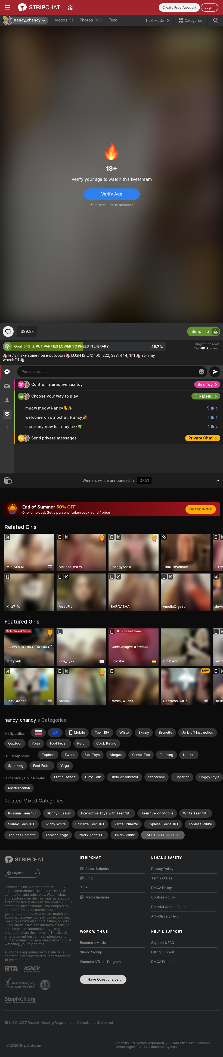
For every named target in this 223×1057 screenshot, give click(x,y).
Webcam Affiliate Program (100, 962)
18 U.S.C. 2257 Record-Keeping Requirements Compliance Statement (59, 1023)
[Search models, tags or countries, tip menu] (215, 20)
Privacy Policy (162, 869)
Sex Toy (205, 384)
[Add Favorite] (8, 331)
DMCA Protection (164, 962)
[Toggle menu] (7, 7)
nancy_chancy (20, 720)
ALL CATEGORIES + (163, 835)
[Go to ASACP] (32, 969)
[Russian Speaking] (38, 732)
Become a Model (93, 943)
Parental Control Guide (169, 907)
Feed (113, 20)
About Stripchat (97, 869)
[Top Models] (70, 7)
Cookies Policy (163, 897)
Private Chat (200, 438)
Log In (210, 7)
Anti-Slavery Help (165, 916)
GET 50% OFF (200, 509)
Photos (90, 20)
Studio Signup (91, 952)
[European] (55, 732)
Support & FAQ (162, 943)
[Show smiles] (201, 371)
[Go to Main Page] (39, 7)
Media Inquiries (98, 897)
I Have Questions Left (103, 979)
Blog (89, 878)
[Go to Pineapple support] (45, 985)
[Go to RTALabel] (12, 969)
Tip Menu (204, 396)
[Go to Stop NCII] (21, 1000)
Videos (64, 20)
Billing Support (162, 952)
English (18, 873)
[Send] (214, 371)
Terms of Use (161, 878)
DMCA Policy (161, 888)
